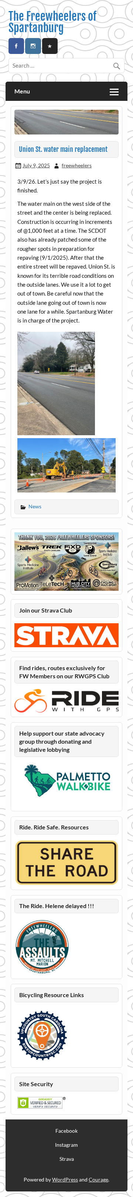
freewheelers (77, 165)
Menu (22, 91)
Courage (98, 1179)
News (34, 506)
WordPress (65, 1179)
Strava (66, 1159)
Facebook (66, 1130)
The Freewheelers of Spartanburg (52, 22)
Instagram (66, 1144)
